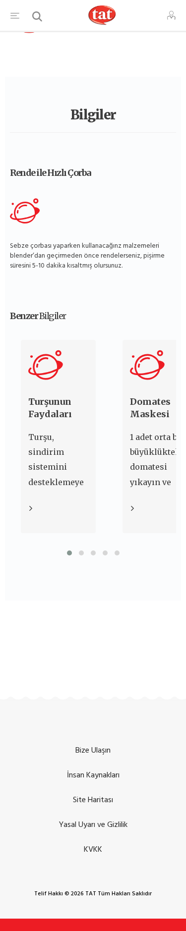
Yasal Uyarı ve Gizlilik (93, 824)
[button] (69, 553)
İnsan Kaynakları (93, 774)
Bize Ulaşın (93, 750)
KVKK (93, 849)
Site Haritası (93, 799)
